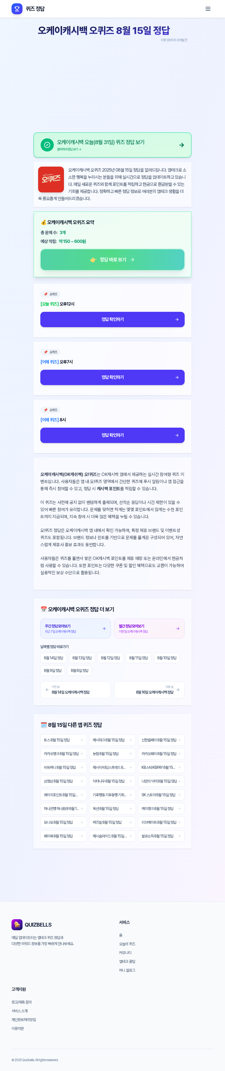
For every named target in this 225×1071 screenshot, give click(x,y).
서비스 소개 (19, 1011)
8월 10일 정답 (166, 658)
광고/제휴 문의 (22, 1002)
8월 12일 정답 (110, 658)
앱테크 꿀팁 (127, 961)
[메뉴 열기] (208, 8)
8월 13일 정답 (82, 658)
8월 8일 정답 (79, 670)
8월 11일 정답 (138, 658)
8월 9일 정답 (52, 670)
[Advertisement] (112, 85)
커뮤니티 (125, 953)
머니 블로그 (127, 970)
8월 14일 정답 (53, 658)
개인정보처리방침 (24, 1019)
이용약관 (18, 1028)
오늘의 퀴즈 (127, 944)
